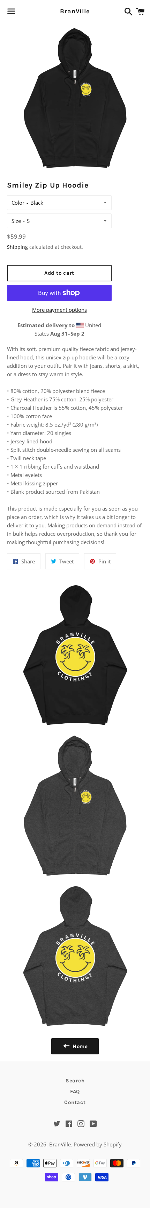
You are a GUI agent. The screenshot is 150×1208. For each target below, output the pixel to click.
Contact (74, 1102)
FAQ (75, 1091)
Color (18, 202)
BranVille (75, 11)
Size (16, 220)
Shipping (17, 247)
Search (75, 1080)
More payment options (59, 309)
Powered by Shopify (98, 1144)
